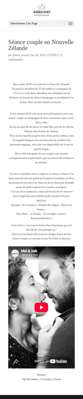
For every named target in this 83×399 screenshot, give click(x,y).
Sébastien (18, 93)
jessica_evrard (21, 55)
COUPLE (53, 55)
